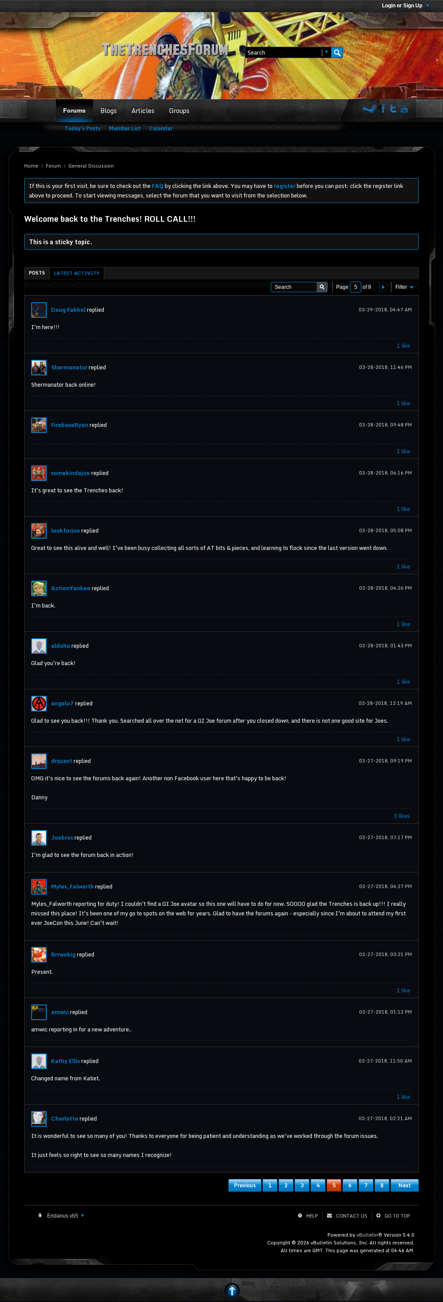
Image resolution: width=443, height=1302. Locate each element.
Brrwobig (63, 954)
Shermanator (69, 367)
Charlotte (64, 1118)
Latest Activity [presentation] (77, 273)
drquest (61, 761)
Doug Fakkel (68, 309)
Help (312, 1216)
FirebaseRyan (69, 425)
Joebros (62, 837)
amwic (60, 1012)
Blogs (108, 111)
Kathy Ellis (65, 1061)
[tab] (37, 273)
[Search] (337, 52)
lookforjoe (65, 530)
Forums (74, 110)
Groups (179, 111)
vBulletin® (369, 1235)
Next (404, 1185)
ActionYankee (70, 588)
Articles (143, 111)
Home (31, 166)
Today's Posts (82, 128)
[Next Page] (383, 287)
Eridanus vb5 (63, 1216)
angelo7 (62, 703)
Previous (245, 1185)
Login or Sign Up (403, 6)
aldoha (60, 645)
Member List (125, 128)
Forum (53, 166)
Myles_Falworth (72, 886)
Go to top (397, 1216)
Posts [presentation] (37, 273)
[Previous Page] (377, 287)
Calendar (161, 128)
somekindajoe (70, 473)
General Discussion (91, 166)
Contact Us (351, 1216)
